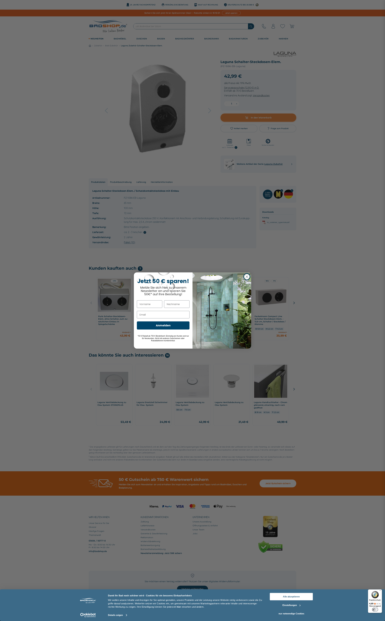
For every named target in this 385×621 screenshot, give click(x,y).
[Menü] (380, 591)
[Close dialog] (247, 276)
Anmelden (163, 325)
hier (179, 607)
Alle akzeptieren (291, 596)
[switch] (375, 609)
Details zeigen (115, 615)
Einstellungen (289, 605)
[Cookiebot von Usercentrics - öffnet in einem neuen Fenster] (88, 615)
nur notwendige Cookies (291, 613)
